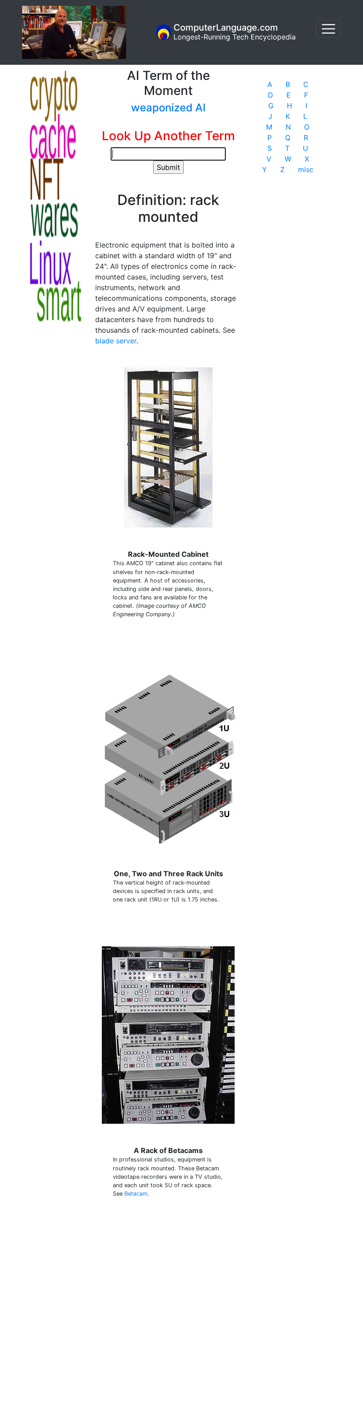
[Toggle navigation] (328, 29)
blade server (115, 340)
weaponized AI (168, 107)
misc (305, 169)
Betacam (135, 1193)
